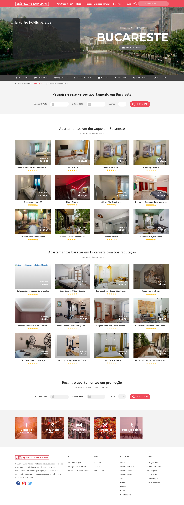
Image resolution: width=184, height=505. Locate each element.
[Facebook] (18, 483)
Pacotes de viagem (154, 466)
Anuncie (97, 466)
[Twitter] (30, 483)
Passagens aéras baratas (77, 466)
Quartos (112, 104)
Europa (18, 83)
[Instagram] (24, 483)
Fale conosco (99, 470)
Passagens (23, 78)
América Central (126, 470)
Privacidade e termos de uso (78, 470)
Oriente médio (125, 495)
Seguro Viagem (152, 479)
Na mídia (97, 462)
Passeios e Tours (84, 78)
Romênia (27, 83)
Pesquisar (141, 104)
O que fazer (62, 78)
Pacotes (104, 78)
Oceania (123, 491)
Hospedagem (152, 470)
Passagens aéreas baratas (98, 4)
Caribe (122, 483)
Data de (40, 104)
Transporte (162, 78)
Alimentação (142, 78)
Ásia (122, 479)
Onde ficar (43, 78)
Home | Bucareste (134, 47)
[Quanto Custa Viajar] (33, 3)
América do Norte (127, 466)
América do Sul (126, 474)
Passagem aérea (153, 462)
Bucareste (38, 83)
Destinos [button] (117, 4)
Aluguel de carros (153, 483)
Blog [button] (129, 4)
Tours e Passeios (153, 474)
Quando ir (122, 78)
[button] (122, 104)
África (122, 462)
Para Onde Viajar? (65, 4)
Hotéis (79, 4)
